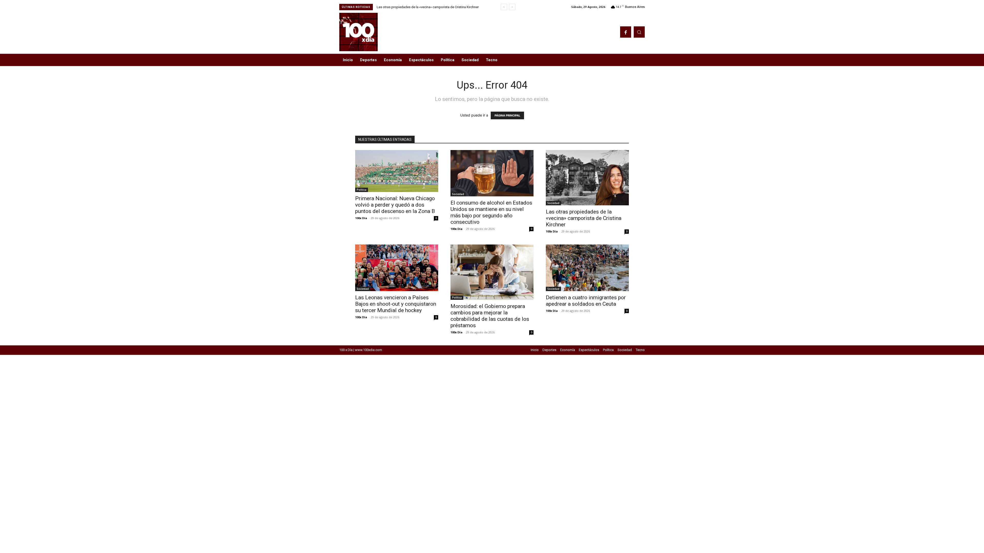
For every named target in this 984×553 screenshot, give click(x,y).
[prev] (504, 7)
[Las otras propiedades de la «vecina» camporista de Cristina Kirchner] (587, 177)
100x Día (361, 218)
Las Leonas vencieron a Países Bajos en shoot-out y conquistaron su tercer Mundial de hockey (395, 303)
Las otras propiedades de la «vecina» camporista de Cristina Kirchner (428, 7)
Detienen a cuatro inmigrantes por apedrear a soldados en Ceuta (586, 300)
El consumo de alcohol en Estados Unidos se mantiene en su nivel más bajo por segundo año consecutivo (491, 212)
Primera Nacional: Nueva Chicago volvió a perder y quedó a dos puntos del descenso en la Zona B (395, 204)
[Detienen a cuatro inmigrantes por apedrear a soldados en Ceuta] (587, 267)
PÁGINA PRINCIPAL (507, 115)
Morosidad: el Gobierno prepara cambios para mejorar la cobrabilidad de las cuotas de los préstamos (489, 315)
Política (361, 190)
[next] (512, 7)
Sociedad (458, 194)
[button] (639, 31)
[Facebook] (625, 31)
